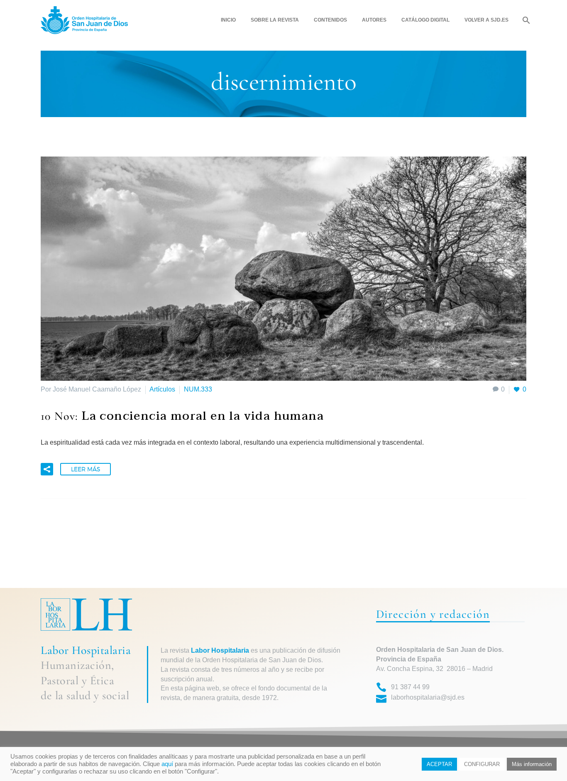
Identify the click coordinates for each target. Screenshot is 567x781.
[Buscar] (525, 20)
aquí (167, 764)
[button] (47, 469)
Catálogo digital (425, 20)
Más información (532, 764)
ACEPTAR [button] (439, 764)
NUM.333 (198, 389)
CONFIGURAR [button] (482, 764)
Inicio (228, 20)
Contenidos (330, 20)
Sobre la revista (275, 20)
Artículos (162, 389)
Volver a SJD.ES (486, 20)
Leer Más (85, 469)
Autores (374, 20)
